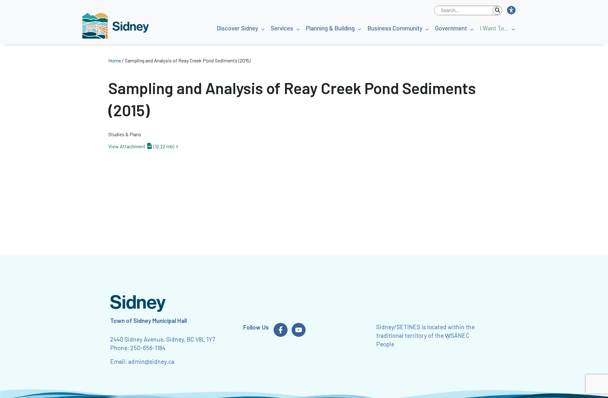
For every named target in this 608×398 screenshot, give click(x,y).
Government (451, 28)
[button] (511, 10)
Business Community (394, 28)
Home (114, 60)
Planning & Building (330, 28)
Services (282, 28)
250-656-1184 (147, 347)
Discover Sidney (237, 28)
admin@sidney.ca (151, 361)
